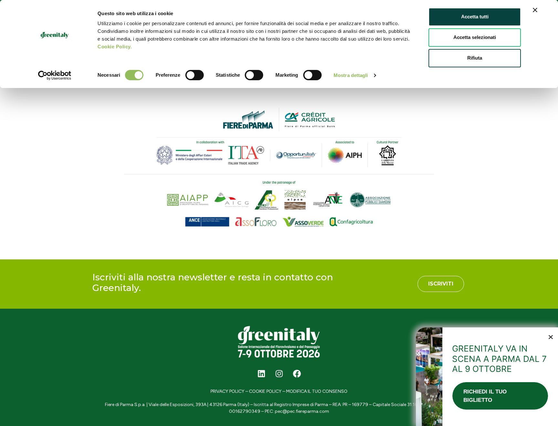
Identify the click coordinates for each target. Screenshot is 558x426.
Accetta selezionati (474, 37)
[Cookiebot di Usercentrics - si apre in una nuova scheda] (54, 75)
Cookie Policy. (115, 46)
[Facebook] (297, 373)
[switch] (194, 75)
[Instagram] (279, 373)
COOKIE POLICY (265, 391)
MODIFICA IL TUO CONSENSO (316, 391)
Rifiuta (474, 58)
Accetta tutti (475, 16)
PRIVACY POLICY (227, 391)
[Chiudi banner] (535, 10)
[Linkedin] (261, 373)
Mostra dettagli (351, 75)
